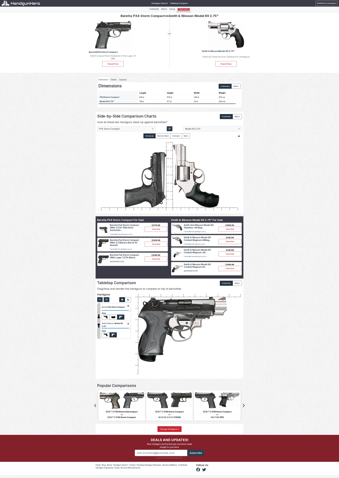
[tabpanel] (169, 93)
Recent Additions (169, 465)
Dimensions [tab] (103, 79)
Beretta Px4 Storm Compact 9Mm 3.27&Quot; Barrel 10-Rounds (124, 242)
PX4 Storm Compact (109, 97)
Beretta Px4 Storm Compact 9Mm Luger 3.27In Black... (124, 256)
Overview (154, 9)
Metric (236, 86)
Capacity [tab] (123, 79)
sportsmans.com (117, 261)
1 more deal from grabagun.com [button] (120, 249)
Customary (225, 86)
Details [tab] (114, 79)
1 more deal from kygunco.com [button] (194, 244)
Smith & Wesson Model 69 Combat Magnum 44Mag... (197, 238)
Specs (164, 9)
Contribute (182, 465)
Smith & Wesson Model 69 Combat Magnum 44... (197, 265)
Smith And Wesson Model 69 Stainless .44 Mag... (199, 226)
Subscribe (195, 452)
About (109, 465)
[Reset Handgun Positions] (106, 299)
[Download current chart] (239, 135)
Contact (132, 465)
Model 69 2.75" (107, 101)
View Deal (156, 229)
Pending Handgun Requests (149, 465)
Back (186, 136)
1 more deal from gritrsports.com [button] (121, 234)
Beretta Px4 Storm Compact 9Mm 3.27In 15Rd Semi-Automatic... (124, 227)
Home (98, 465)
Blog (104, 465)
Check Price (113, 64)
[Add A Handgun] (100, 299)
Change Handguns (169, 429)
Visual (172, 9)
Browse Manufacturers (130, 468)
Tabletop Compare (179, 3)
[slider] (129, 310)
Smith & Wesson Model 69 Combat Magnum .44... (197, 251)
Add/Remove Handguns (326, 3)
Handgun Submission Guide (108, 468)
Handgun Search (159, 3)
